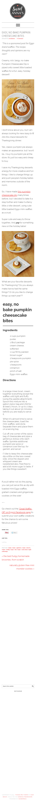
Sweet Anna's (18, 10)
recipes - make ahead (22, 549)
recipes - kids (13, 549)
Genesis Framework (25, 797)
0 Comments (20, 38)
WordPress (22, 799)
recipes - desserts (26, 547)
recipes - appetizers (17, 547)
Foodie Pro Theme (21, 795)
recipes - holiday (6, 549)
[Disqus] (18, 601)
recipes (10, 547)
